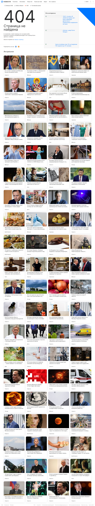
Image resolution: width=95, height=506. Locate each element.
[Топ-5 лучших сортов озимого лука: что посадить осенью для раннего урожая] (58, 290)
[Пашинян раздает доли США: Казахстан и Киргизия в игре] (14, 447)
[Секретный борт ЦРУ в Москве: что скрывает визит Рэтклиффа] (80, 222)
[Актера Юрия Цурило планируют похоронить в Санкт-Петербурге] (80, 469)
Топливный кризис (36, 5)
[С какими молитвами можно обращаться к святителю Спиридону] (36, 88)
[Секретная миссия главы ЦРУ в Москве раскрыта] (14, 424)
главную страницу (18, 39)
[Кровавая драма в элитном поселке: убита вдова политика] (80, 200)
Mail (2, 505)
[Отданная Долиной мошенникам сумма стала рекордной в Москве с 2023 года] (14, 178)
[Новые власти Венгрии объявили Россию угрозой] (80, 491)
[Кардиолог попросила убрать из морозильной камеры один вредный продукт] (80, 66)
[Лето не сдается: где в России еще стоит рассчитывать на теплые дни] (36, 290)
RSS (34, 505)
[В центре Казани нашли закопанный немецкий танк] (58, 178)
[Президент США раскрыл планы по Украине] (14, 290)
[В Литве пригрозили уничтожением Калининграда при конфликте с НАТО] (80, 88)
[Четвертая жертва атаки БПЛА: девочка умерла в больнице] (80, 334)
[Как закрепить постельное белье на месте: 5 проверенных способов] (58, 88)
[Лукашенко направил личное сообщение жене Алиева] (36, 133)
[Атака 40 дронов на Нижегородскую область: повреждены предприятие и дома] (80, 245)
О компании (6, 505)
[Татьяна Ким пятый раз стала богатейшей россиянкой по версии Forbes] (36, 267)
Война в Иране (19, 5)
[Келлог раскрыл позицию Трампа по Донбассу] (58, 469)
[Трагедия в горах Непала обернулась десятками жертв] (58, 334)
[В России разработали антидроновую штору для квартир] (58, 402)
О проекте (39, 505)
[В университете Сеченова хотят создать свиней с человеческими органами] (36, 110)
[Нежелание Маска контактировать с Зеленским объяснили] (58, 491)
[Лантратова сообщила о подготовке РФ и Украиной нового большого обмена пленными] (36, 447)
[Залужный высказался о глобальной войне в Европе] (58, 66)
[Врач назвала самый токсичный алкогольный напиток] (80, 110)
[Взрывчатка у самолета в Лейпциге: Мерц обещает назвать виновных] (14, 133)
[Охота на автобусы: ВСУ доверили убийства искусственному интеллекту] (80, 402)
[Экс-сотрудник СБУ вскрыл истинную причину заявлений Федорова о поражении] (36, 469)
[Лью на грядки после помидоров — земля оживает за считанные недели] (14, 357)
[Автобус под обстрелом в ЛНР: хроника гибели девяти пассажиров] (80, 379)
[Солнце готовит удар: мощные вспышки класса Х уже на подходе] (14, 402)
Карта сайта (91, 505)
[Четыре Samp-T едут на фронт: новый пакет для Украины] (14, 469)
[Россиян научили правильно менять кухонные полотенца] (58, 133)
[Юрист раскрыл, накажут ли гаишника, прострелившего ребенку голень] (14, 267)
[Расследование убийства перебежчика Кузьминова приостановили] (58, 312)
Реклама (11, 505)
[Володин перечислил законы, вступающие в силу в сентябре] (36, 312)
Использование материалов (74, 505)
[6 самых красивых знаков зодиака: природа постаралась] (58, 267)
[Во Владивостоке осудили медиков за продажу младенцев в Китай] (58, 245)
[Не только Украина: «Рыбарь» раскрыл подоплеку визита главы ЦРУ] (36, 245)
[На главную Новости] (7, 1)
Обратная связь (84, 505)
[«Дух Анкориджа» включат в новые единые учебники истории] (80, 267)
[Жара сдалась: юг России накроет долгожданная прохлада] (80, 155)
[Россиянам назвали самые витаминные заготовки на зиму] (58, 222)
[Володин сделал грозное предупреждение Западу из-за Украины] (58, 155)
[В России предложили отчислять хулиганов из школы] (36, 334)
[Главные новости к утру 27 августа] (80, 290)
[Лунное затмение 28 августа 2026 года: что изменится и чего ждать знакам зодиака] (58, 424)
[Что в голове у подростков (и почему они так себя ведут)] (36, 200)
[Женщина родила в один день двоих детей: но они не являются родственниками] (58, 110)
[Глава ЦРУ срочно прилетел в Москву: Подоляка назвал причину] (80, 312)
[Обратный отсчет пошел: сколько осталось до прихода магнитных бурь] (58, 379)
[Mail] (2, 1)
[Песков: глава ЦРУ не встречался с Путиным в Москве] (14, 334)
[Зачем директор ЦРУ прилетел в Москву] (36, 402)
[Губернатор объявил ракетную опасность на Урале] (58, 357)
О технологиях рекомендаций (48, 505)
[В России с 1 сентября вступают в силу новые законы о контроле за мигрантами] (14, 491)
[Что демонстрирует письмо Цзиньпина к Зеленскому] (80, 178)
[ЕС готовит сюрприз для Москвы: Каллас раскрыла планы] (14, 66)
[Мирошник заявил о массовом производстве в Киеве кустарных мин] (58, 200)
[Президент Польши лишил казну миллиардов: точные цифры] (14, 200)
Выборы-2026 (9, 5)
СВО (27, 5)
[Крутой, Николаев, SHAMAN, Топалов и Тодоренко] (36, 491)
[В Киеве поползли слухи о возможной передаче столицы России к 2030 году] (80, 424)
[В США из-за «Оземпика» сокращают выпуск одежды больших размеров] (80, 133)
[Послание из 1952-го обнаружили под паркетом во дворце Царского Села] (36, 66)
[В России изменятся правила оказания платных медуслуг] (36, 357)
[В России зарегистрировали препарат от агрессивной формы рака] (36, 222)
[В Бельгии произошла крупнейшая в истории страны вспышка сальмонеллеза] (58, 447)
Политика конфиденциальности (61, 505)
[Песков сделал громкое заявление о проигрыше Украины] (14, 88)
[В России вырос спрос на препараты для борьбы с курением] (14, 155)
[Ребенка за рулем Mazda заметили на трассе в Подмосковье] (36, 178)
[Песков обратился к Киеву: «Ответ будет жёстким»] (36, 379)
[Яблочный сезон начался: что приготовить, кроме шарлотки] (14, 222)
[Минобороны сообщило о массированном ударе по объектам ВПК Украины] (14, 110)
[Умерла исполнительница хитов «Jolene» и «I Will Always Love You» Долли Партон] (36, 155)
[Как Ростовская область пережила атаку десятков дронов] (14, 312)
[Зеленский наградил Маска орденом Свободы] (14, 379)
